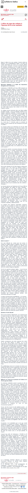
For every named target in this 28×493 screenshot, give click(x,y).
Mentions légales (12, 485)
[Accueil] (11, 10)
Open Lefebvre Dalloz (22, 488)
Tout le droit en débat (22, 473)
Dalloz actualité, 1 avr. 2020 (11, 462)
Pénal (8, 29)
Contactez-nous (23, 483)
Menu (2, 7)
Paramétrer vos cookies (8, 486)
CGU (7, 485)
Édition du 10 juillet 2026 (7, 14)
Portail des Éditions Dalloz (6, 483)
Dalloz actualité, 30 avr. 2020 (13, 467)
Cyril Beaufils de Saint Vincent (9, 32)
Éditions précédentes (5, 15)
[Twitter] (24, 486)
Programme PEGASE (12, 465)
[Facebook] (21, 486)
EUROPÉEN (3, 29)
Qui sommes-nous (15, 483)
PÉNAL (2, 28)
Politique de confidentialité (20, 485)
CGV (4, 485)
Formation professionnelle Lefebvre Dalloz (9, 488)
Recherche (26, 15)
